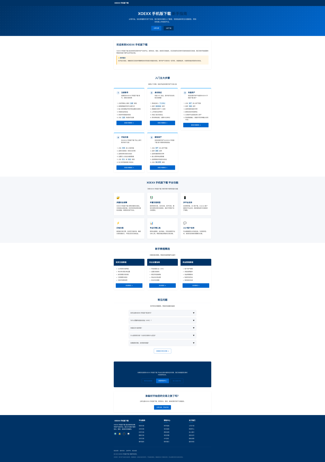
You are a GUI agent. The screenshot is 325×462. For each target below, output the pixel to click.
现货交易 (141, 426)
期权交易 (141, 435)
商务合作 (191, 435)
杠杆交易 (141, 432)
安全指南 (166, 429)
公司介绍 (191, 426)
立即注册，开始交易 (162, 407)
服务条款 (191, 441)
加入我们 (191, 432)
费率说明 (166, 432)
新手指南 (166, 426)
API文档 (166, 438)
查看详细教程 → (129, 123)
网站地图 (134, 450)
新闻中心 (191, 429)
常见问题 (166, 435)
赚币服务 (141, 441)
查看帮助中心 (162, 381)
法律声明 (128, 450)
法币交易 (141, 438)
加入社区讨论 (177, 381)
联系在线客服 (148, 381)
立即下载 (168, 28)
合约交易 (141, 429)
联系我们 (166, 441)
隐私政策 (191, 438)
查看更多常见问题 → (162, 351)
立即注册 (156, 28)
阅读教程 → (129, 285)
